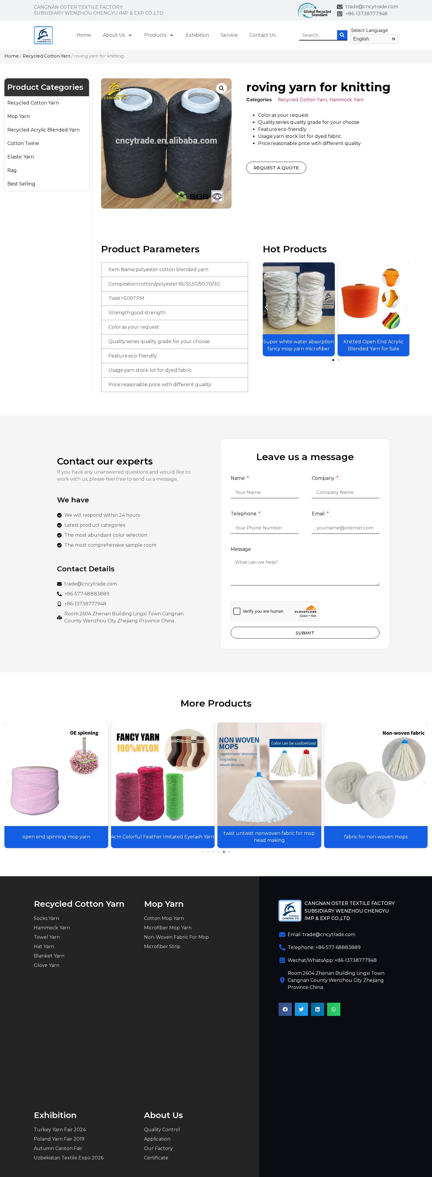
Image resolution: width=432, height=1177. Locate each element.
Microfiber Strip (162, 946)
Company (324, 478)
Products (155, 35)
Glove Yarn (46, 965)
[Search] (342, 35)
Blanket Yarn (49, 956)
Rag (12, 170)
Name (238, 478)
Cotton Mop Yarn (164, 918)
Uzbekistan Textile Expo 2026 (68, 1158)
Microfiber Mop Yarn (168, 928)
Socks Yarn (46, 918)
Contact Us (262, 35)
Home (84, 35)
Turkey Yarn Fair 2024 (60, 1129)
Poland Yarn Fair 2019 (59, 1139)
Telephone (244, 513)
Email (319, 513)
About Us (114, 35)
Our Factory (158, 1148)
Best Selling (21, 184)
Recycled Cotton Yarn (46, 56)
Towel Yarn (47, 937)
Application (157, 1139)
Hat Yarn (44, 946)
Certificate (156, 1158)
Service (229, 35)
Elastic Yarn (20, 157)
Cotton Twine (23, 143)
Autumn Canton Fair (58, 1148)
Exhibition (197, 35)
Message (241, 549)
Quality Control (162, 1129)
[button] (266, 307)
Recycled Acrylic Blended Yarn (43, 130)
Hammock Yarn (346, 99)
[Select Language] (374, 30)
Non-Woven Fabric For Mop (176, 937)
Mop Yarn (18, 116)
